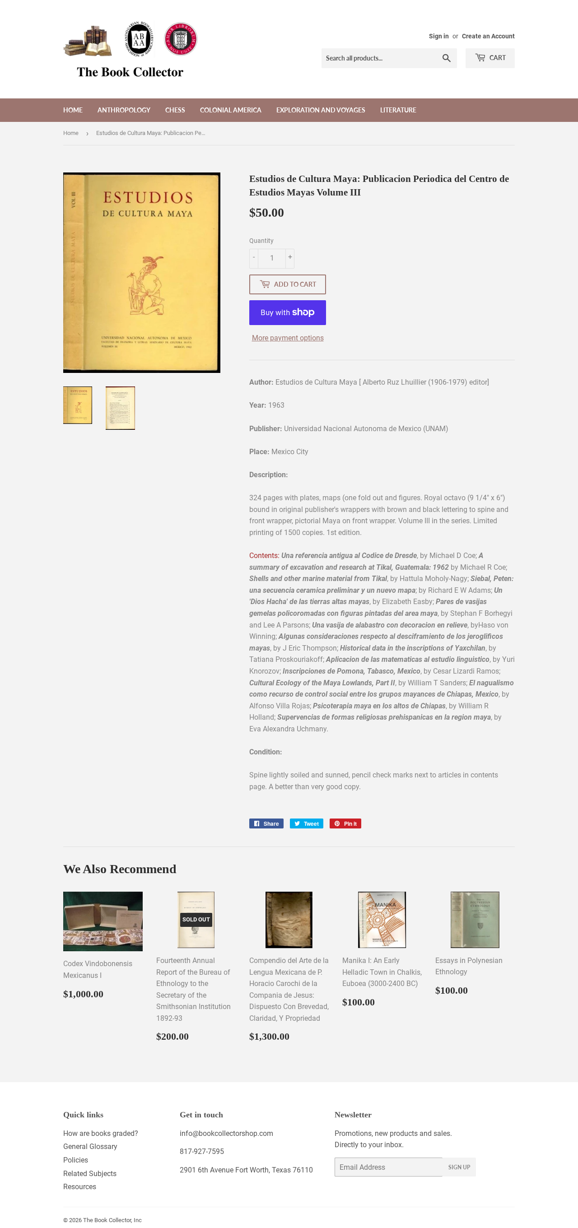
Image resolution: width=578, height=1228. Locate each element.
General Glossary (90, 1146)
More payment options (288, 338)
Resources (79, 1186)
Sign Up (459, 1167)
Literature (398, 110)
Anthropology (124, 110)
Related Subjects (90, 1173)
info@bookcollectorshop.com (226, 1133)
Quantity (261, 240)
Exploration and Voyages (320, 110)
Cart (497, 57)
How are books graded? (100, 1133)
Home (73, 110)
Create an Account (488, 36)
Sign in (439, 36)
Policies (75, 1160)
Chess (175, 110)
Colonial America (230, 110)
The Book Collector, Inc (112, 1220)
